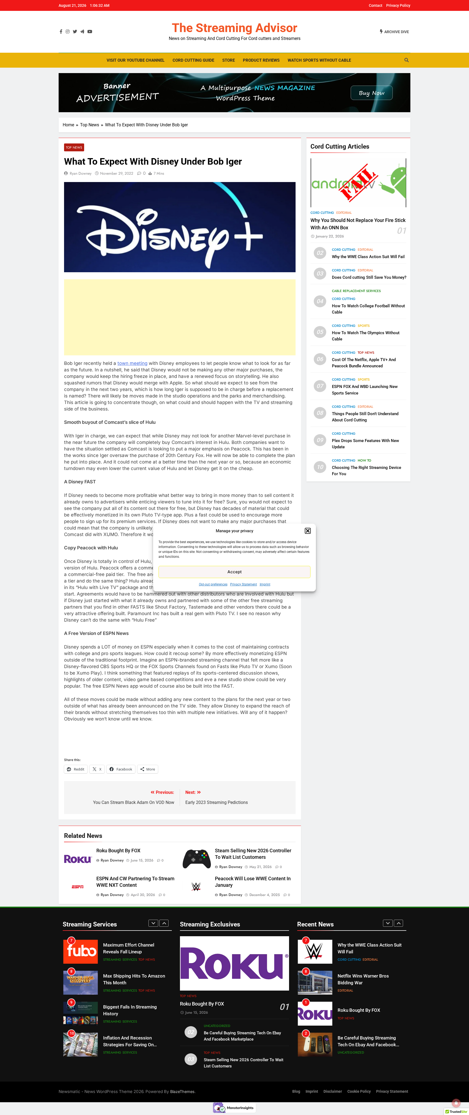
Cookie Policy (359, 1091)
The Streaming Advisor (234, 28)
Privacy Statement (243, 584)
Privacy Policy (398, 5)
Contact (375, 5)
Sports (364, 325)
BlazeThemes (182, 1091)
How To (364, 460)
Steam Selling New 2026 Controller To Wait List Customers (363, 1044)
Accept (234, 571)
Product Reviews (261, 60)
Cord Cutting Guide (193, 60)
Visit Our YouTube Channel (135, 60)
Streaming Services (120, 959)
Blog (296, 1091)
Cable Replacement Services (356, 291)
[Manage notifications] (456, 1103)
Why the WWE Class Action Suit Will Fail (368, 256)
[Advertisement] (180, 317)
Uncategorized (217, 1025)
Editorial (344, 212)
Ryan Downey (80, 173)
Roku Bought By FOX (118, 850)
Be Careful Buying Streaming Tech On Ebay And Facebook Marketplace (367, 1013)
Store (228, 60)
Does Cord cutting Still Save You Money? (369, 277)
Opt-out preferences (213, 584)
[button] (307, 531)
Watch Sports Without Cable (319, 60)
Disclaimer (333, 1091)
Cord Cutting (322, 212)
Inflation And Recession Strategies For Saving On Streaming (128, 1013)
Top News (74, 147)
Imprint (265, 584)
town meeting (132, 363)
